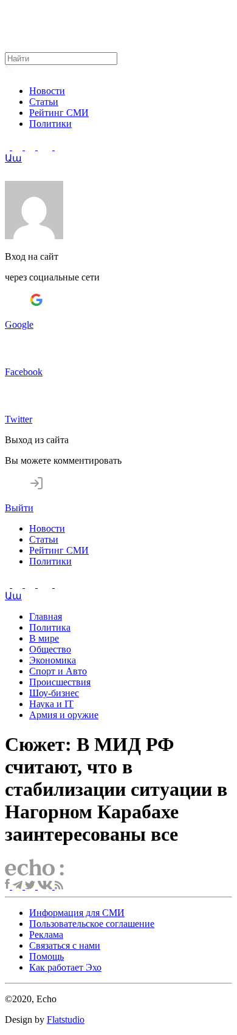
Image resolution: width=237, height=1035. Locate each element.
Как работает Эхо (65, 967)
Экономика (52, 660)
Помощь (46, 956)
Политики (50, 123)
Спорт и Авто (58, 671)
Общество (50, 649)
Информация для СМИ (77, 913)
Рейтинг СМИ (59, 112)
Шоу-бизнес (54, 693)
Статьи (43, 102)
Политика (49, 627)
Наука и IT (51, 704)
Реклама (46, 934)
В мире (44, 638)
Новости (47, 91)
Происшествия (60, 682)
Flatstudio (65, 1019)
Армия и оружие (63, 715)
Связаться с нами (64, 945)
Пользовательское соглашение (91, 923)
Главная (45, 616)
